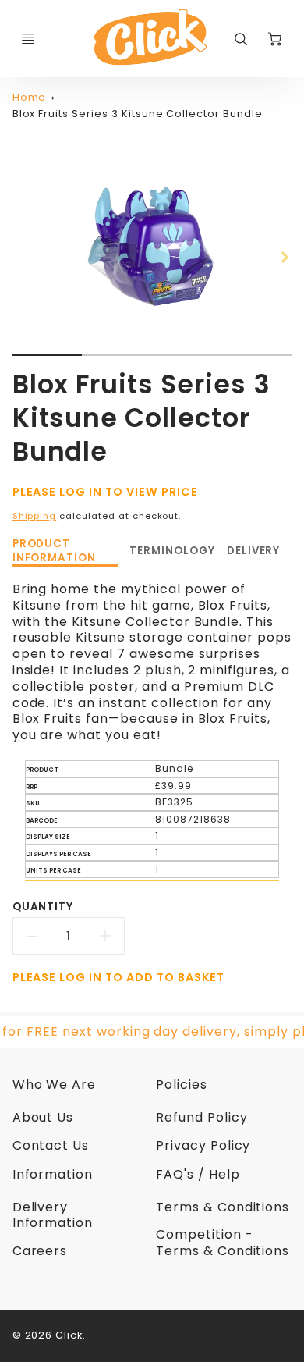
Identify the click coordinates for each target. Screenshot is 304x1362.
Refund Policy (201, 1117)
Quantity (43, 906)
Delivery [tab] (254, 551)
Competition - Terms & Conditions (222, 1242)
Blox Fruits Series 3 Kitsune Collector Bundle (137, 113)
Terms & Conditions (222, 1207)
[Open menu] (28, 39)
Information (53, 1174)
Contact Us (51, 1145)
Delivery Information (53, 1215)
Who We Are (54, 1085)
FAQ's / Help (198, 1174)
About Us (43, 1117)
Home (29, 97)
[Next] (284, 257)
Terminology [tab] (172, 551)
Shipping (34, 516)
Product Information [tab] (54, 550)
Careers (40, 1251)
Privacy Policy (203, 1145)
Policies (181, 1085)
